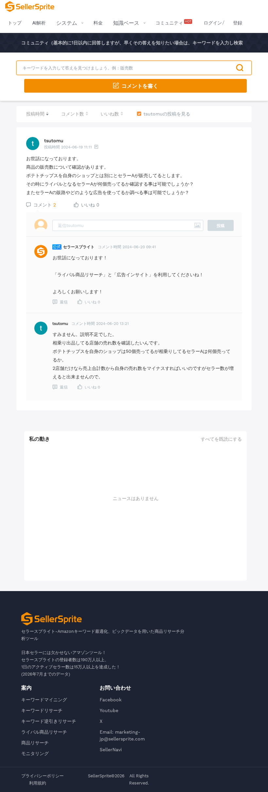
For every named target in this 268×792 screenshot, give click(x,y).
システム (66, 23)
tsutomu (53, 140)
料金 (98, 22)
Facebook (111, 699)
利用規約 (37, 783)
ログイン (213, 22)
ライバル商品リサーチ (44, 732)
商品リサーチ (35, 742)
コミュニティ (174, 22)
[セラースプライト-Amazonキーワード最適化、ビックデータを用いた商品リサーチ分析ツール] (29, 6)
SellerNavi (111, 749)
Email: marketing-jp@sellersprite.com (122, 735)
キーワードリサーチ (41, 710)
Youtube (109, 710)
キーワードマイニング (44, 699)
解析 (39, 22)
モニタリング (35, 753)
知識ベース (126, 23)
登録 (237, 22)
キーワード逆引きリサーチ (48, 721)
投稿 (221, 225)
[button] (135, 86)
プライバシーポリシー (42, 775)
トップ (15, 22)
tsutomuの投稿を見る (166, 113)
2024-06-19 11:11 (76, 147)
